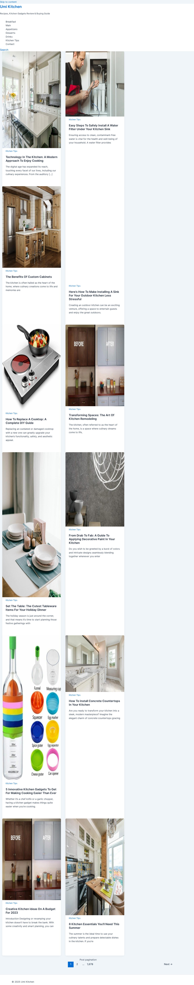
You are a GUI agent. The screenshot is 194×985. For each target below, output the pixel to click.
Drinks (9, 36)
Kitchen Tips (12, 40)
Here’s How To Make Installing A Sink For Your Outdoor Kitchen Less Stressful (94, 295)
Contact (10, 44)
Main (8, 25)
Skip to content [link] (8, 1)
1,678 (90, 964)
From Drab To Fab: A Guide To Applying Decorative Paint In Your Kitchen (92, 539)
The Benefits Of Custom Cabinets (29, 276)
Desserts (10, 32)
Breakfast (11, 21)
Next (168, 964)
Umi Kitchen (11, 6)
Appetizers (11, 29)
